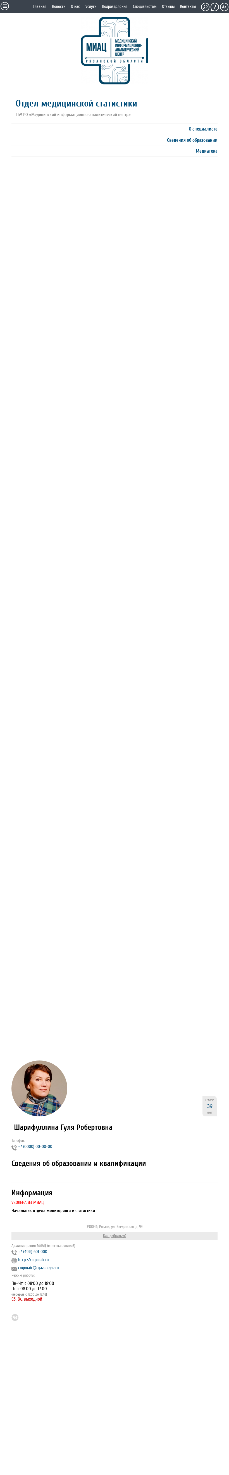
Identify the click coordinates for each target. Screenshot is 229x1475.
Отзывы (168, 6)
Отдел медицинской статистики (76, 103)
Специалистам (144, 6)
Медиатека (207, 151)
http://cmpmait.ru (33, 1259)
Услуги (90, 6)
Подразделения (114, 6)
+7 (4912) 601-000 (32, 1251)
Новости (58, 6)
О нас (75, 6)
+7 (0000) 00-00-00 (35, 1146)
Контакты (188, 6)
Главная (39, 6)
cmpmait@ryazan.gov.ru (38, 1267)
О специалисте (203, 129)
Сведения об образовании (192, 140)
